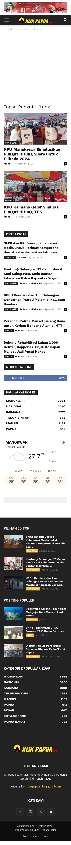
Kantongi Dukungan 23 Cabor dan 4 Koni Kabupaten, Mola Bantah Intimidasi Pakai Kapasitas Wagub (33, 273)
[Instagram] (30, 812)
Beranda (8, 29)
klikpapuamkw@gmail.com (44, 786)
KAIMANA (9, 200)
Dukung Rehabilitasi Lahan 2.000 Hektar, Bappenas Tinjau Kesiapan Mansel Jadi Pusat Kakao (32, 347)
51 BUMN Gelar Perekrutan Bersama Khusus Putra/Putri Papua (45, 649)
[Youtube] (51, 812)
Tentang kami (44, 826)
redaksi (8, 163)
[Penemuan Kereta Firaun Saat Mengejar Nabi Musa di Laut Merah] (13, 613)
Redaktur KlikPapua (31, 283)
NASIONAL (10, 257)
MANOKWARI (11, 143)
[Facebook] (20, 812)
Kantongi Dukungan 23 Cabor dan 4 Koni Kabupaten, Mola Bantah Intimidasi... (45, 562)
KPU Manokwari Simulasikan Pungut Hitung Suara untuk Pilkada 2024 (32, 154)
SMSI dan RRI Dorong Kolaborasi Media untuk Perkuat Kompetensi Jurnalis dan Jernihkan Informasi (31, 247)
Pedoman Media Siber (27, 829)
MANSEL (8, 330)
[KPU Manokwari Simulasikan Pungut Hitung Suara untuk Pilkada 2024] (35, 128)
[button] (6, 20)
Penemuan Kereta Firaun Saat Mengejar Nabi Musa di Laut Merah (46, 612)
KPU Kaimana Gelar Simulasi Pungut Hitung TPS (31, 209)
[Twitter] (40, 812)
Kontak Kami (49, 829)
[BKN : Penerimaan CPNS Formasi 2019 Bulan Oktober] (13, 632)
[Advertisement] (35, 68)
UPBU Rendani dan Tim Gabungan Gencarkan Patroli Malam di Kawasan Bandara (34, 299)
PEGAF (30, 635)
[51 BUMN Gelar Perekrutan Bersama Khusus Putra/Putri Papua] (13, 650)
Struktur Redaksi (25, 826)
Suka (62, 377)
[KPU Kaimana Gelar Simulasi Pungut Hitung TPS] (35, 186)
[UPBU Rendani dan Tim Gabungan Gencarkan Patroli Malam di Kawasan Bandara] (13, 582)
